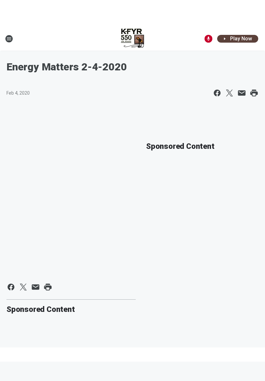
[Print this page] (254, 93)
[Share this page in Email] (241, 93)
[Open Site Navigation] (9, 39)
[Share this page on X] (229, 93)
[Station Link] (132, 38)
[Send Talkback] (208, 39)
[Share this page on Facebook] (217, 93)
